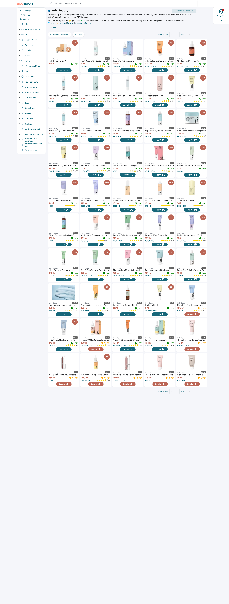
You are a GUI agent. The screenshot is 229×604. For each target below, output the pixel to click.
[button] (122, 27)
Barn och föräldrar (32, 29)
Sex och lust (30, 108)
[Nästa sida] (194, 34)
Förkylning (29, 45)
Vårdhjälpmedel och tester (33, 144)
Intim (27, 71)
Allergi (27, 24)
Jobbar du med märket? (183, 11)
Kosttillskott (30, 76)
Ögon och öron (31, 150)
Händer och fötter (32, 66)
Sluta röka (29, 118)
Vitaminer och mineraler (31, 139)
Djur (26, 34)
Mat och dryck (31, 87)
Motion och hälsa (32, 92)
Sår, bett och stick (32, 129)
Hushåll (28, 55)
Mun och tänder (31, 97)
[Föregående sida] (189, 34)
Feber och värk (31, 40)
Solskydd (28, 124)
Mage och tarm (31, 82)
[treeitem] (30, 24)
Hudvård (28, 50)
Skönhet (28, 113)
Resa (27, 103)
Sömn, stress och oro (34, 134)
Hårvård (28, 61)
